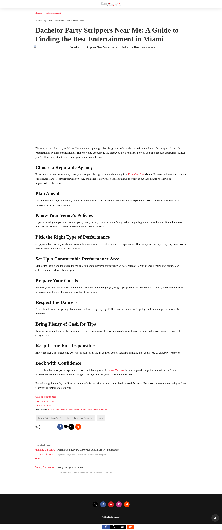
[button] (106, 527)
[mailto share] (71, 427)
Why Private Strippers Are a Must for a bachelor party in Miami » (78, 409)
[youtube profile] (111, 504)
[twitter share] (66, 426)
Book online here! (45, 401)
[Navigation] (3, 4)
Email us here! (43, 405)
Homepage (39, 13)
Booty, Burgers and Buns (70, 467)
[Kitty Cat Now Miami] (111, 2)
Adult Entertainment (53, 13)
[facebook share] (60, 427)
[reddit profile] (127, 504)
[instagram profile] (119, 504)
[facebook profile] (103, 504)
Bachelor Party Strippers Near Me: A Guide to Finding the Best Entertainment (65, 418)
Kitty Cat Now (136, 174)
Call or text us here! (46, 396)
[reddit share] (78, 427)
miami (101, 418)
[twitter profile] (95, 504)
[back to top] (215, 518)
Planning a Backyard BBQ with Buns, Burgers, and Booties (88, 449)
